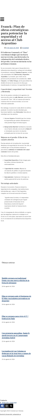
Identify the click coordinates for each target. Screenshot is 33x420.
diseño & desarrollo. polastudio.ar (10, 414)
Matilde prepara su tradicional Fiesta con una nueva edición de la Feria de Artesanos (15, 280)
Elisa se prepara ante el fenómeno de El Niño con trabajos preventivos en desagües (16, 298)
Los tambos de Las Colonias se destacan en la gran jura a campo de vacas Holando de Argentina (16, 353)
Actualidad (25, 48)
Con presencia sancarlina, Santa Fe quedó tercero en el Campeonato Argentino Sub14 (16, 335)
